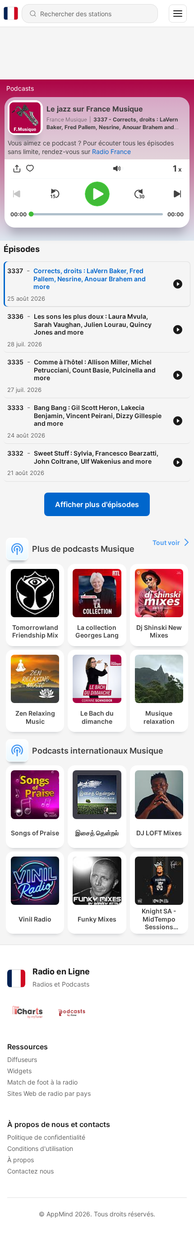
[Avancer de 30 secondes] (139, 193)
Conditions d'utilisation (40, 1148)
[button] (116, 168)
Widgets (19, 1071)
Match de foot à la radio (42, 1082)
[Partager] (17, 168)
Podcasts (20, 88)
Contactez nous (30, 1171)
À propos (20, 1160)
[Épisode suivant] (176, 193)
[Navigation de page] (178, 14)
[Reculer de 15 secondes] (54, 193)
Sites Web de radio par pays (49, 1093)
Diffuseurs (22, 1059)
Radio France (111, 151)
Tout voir (166, 542)
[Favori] (30, 168)
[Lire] (97, 194)
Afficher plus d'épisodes (97, 504)
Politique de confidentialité (46, 1137)
